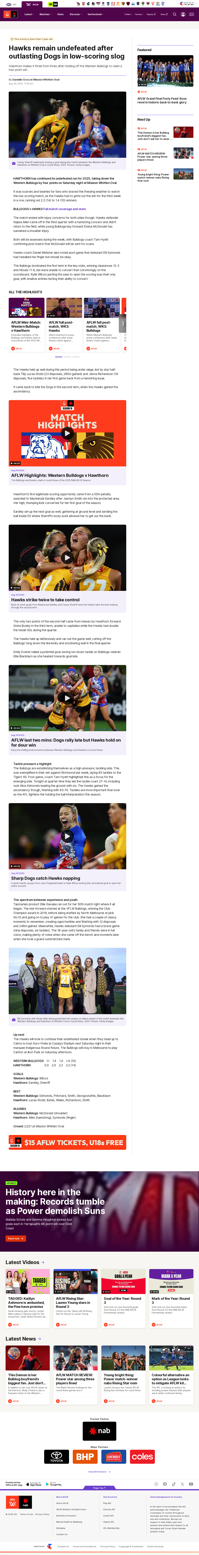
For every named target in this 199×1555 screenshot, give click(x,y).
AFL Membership (111, 1528)
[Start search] (174, 14)
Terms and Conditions (84, 1547)
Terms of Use (26, 1514)
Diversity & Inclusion (66, 1515)
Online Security (155, 1547)
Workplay (60, 1528)
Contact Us (61, 1534)
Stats (60, 14)
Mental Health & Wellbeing (69, 1522)
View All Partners (97, 1472)
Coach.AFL (108, 1515)
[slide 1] (58, 357)
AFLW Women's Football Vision (71, 1509)
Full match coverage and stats (64, 209)
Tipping (149, 14)
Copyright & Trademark (131, 1547)
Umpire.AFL (108, 1522)
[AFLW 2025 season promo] (67, 1142)
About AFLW (62, 1503)
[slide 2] (67, 357)
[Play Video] (67, 433)
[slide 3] (76, 357)
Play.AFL (107, 1503)
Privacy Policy (42, 1514)
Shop (163, 14)
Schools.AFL (109, 1509)
